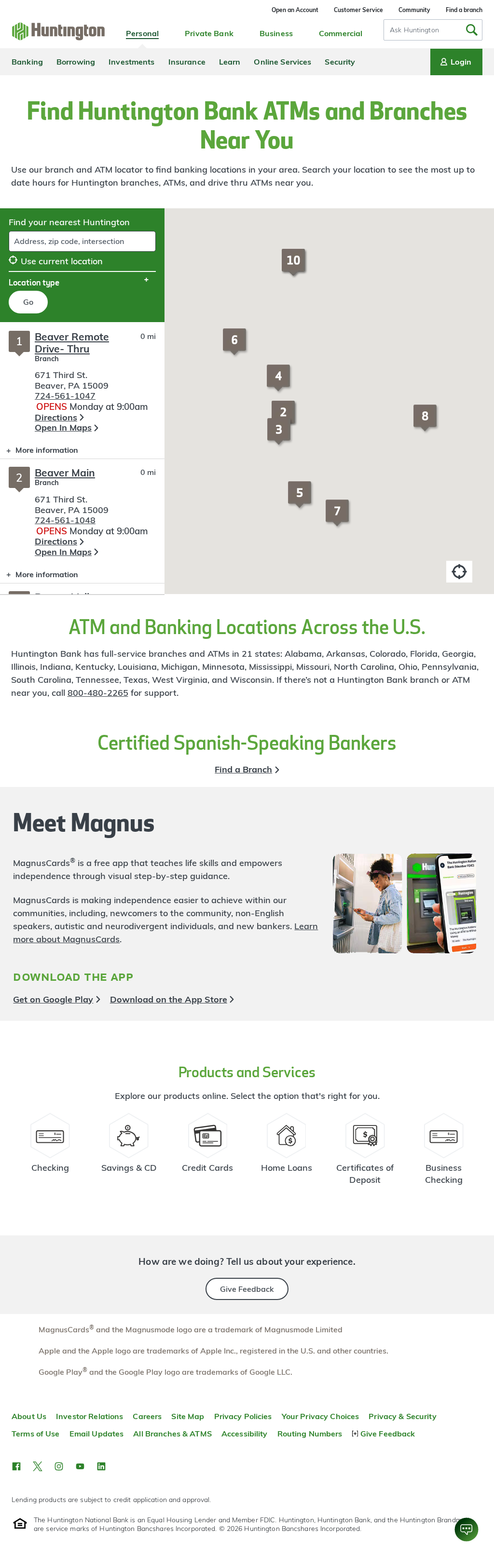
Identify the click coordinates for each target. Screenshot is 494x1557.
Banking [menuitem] (27, 62)
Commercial (340, 33)
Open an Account (295, 10)
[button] (280, 436)
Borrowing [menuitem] (75, 62)
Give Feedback (247, 1289)
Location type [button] (34, 282)
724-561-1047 (65, 395)
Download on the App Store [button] (168, 999)
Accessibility (244, 1433)
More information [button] (39, 452)
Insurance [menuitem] (187, 62)
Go (28, 302)
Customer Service (358, 10)
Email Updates (96, 1433)
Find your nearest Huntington (69, 222)
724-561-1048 (65, 520)
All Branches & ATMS (172, 1433)
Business (276, 33)
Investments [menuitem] (131, 62)
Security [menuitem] (340, 62)
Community (414, 10)
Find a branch (464, 10)
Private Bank (209, 33)
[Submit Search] (471, 30)
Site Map (187, 1416)
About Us (29, 1416)
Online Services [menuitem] (282, 62)
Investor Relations (89, 1416)
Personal (142, 33)
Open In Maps (63, 427)
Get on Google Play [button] (53, 999)
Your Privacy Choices (320, 1416)
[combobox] (433, 30)
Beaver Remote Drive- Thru (72, 342)
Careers (147, 1416)
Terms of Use (36, 1433)
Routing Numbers (310, 1433)
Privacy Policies (243, 1416)
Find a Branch (243, 769)
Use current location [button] (62, 261)
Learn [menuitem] (230, 62)
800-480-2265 (98, 692)
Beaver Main (65, 472)
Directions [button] (56, 417)
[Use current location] (459, 571)
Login (461, 62)
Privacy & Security (402, 1416)
